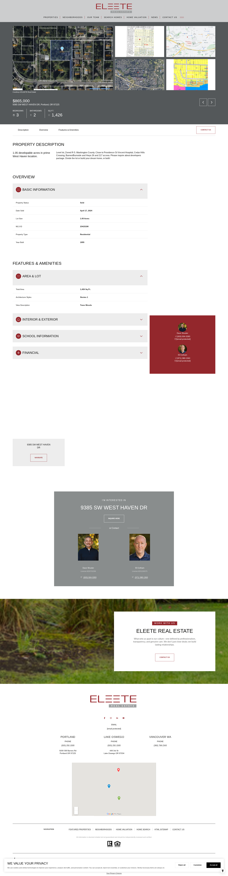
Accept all (213, 865)
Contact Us (170, 17)
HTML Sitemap (161, 829)
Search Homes (113, 17)
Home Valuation (137, 17)
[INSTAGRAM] (110, 718)
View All (190, 74)
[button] (205, 130)
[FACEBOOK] (104, 718)
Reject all (181, 865)
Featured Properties (80, 829)
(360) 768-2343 (160, 745)
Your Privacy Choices (114, 873)
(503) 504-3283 (183, 336)
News (154, 17)
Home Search (143, 829)
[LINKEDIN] (117, 718)
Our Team (93, 17)
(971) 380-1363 (183, 358)
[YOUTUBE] (123, 718)
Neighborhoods (73, 17)
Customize (198, 865)
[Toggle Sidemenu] (182, 17)
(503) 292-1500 (67, 745)
